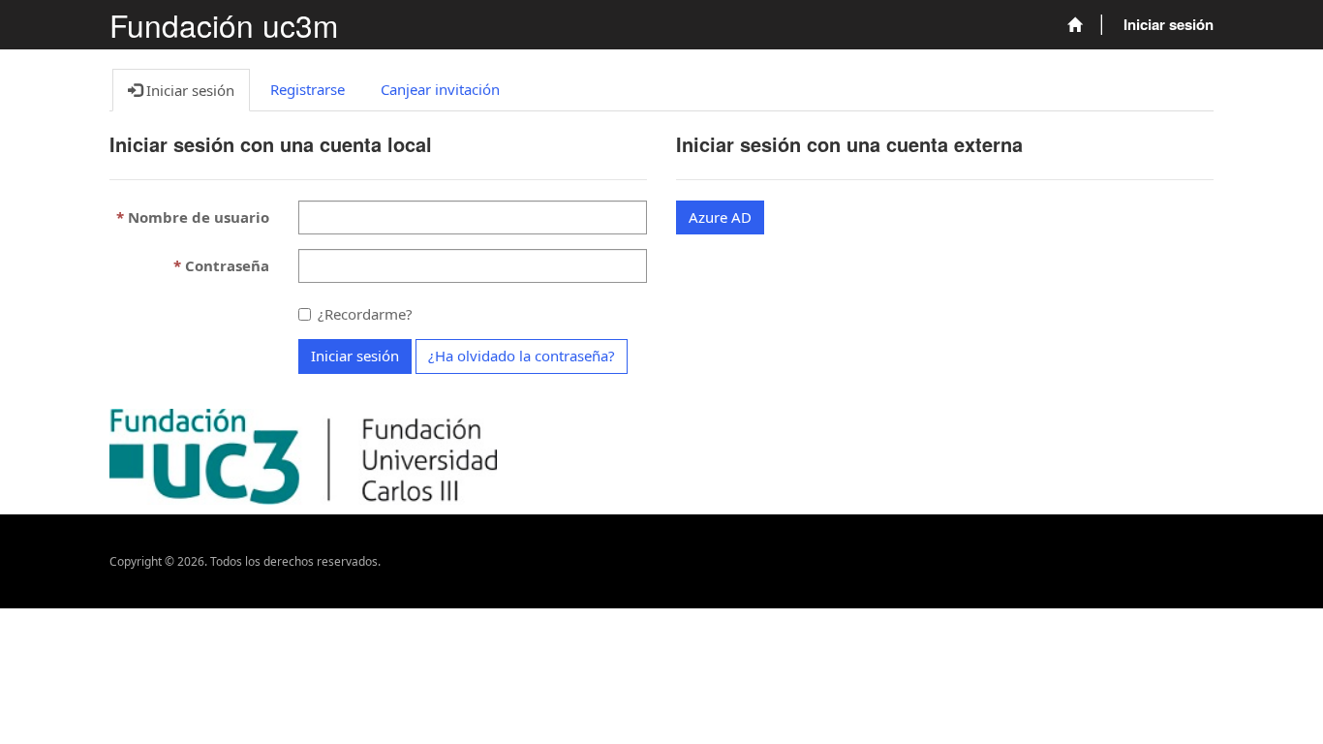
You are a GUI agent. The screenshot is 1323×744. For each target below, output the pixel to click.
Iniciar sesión (355, 355)
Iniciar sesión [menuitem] (1168, 24)
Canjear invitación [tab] (440, 89)
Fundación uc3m (223, 24)
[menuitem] (1074, 24)
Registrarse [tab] (307, 89)
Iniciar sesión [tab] (188, 90)
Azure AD (720, 217)
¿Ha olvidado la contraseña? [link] (521, 355)
